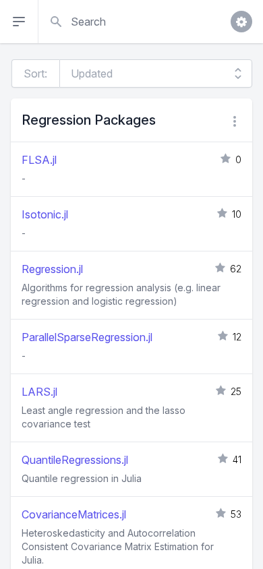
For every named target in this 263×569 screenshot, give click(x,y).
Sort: (35, 73)
